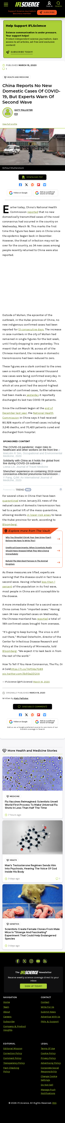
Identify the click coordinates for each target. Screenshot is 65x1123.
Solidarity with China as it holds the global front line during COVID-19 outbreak (31, 462)
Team (6, 1007)
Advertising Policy (51, 1063)
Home (6, 1002)
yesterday (33, 395)
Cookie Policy (48, 1053)
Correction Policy (12, 1053)
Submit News (48, 1011)
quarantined (10, 500)
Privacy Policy (48, 1058)
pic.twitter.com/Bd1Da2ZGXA (21, 673)
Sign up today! (33, 986)
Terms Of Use (48, 1048)
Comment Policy (12, 1058)
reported (32, 212)
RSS (54, 1102)
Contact (45, 1002)
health (13, 860)
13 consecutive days (31, 329)
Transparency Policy (14, 1063)
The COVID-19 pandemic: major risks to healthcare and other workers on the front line (30, 448)
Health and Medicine (18, 77)
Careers (7, 1016)
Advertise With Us (50, 1016)
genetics (14, 924)
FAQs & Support (50, 1021)
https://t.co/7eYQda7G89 (26, 669)
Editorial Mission (12, 1048)
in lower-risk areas (39, 515)
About (6, 1011)
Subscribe (9, 1021)
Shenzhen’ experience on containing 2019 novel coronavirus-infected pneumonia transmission (32, 473)
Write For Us (47, 1007)
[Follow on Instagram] (31, 961)
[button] (58, 3)
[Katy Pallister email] (16, 114)
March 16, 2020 (41, 681)
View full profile (9, 124)
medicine (15, 796)
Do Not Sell (47, 1084)
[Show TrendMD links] (61, 489)
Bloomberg (9, 524)
